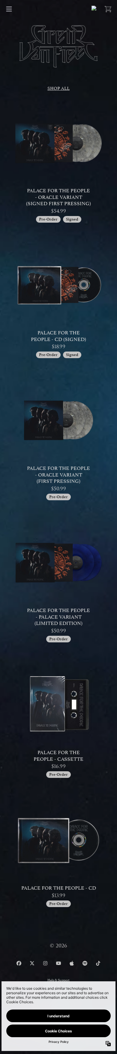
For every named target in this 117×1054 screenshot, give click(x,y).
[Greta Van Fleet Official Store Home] (59, 46)
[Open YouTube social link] (58, 963)
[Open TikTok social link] (98, 963)
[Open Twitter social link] (32, 963)
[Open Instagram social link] (45, 963)
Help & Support (58, 979)
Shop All (58, 87)
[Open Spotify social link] (85, 963)
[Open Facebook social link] (19, 963)
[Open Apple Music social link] (71, 963)
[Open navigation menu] (9, 9)
